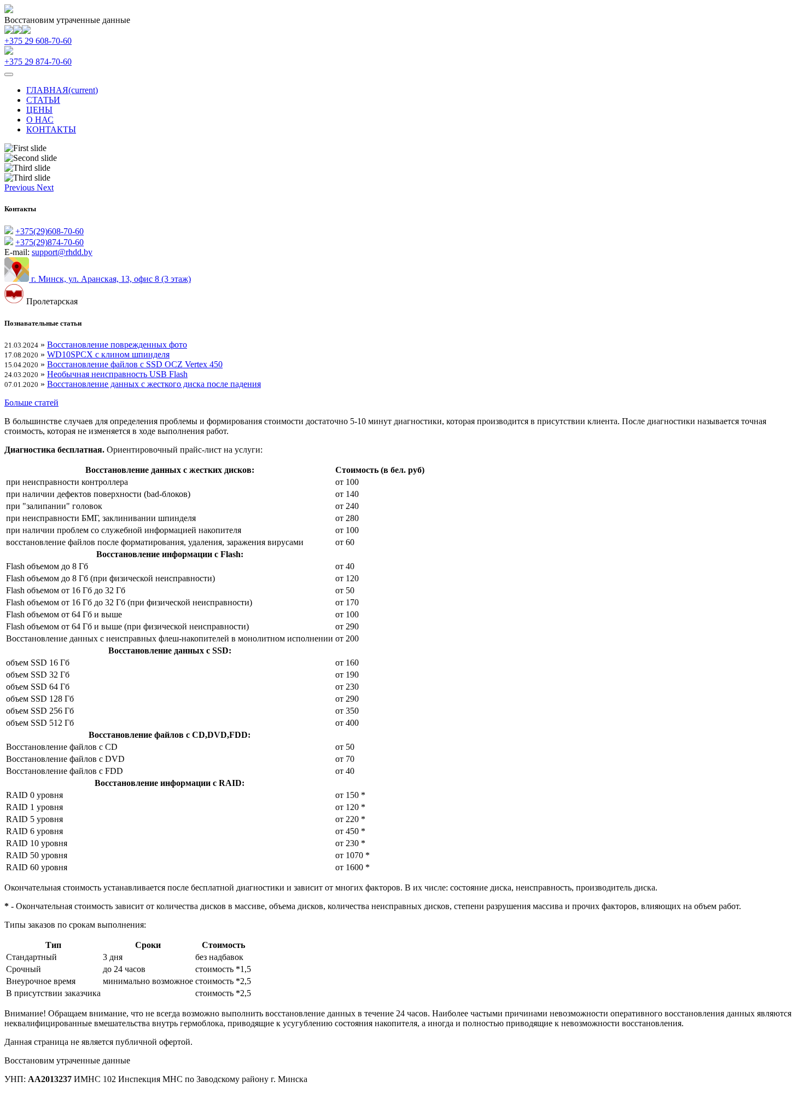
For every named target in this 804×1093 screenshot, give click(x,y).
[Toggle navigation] (8, 74)
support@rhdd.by (62, 252)
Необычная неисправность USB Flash (117, 374)
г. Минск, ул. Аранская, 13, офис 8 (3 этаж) (110, 279)
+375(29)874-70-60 (49, 242)
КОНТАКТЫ (51, 129)
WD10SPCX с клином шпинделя (108, 354)
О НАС (40, 119)
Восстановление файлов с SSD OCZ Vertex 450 (135, 364)
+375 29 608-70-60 (38, 40)
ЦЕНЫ (39, 109)
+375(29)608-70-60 (49, 231)
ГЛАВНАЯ (62, 90)
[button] (20, 187)
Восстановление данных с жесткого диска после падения (154, 384)
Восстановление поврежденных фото (117, 344)
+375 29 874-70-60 (38, 61)
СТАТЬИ (43, 100)
